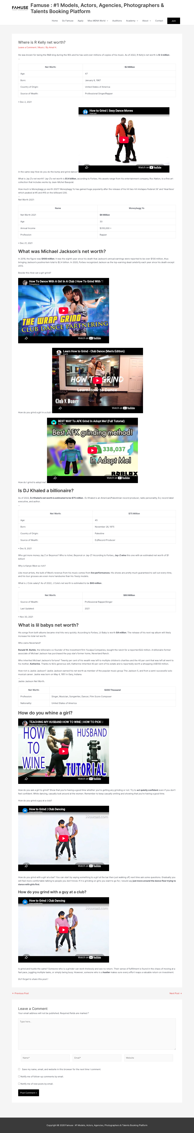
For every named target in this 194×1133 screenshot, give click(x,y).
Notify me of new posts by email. (37, 1083)
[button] (106, 20)
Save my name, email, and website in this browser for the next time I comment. (61, 1069)
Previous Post (20, 993)
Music (41, 47)
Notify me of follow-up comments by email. (42, 1076)
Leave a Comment (27, 47)
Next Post (176, 993)
